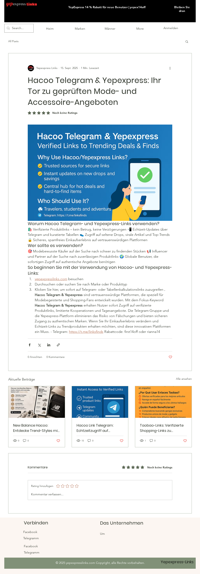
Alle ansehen (184, 379)
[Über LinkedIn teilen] (49, 345)
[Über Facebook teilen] (29, 345)
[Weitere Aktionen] (170, 68)
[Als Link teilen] (58, 345)
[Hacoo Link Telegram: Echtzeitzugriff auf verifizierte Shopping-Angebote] (100, 402)
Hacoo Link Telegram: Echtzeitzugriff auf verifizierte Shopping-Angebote (95, 428)
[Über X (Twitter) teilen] (39, 345)
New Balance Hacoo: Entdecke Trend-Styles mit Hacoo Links (36, 428)
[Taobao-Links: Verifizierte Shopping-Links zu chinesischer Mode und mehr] (163, 402)
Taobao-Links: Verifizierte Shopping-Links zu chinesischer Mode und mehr (162, 428)
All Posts (13, 41)
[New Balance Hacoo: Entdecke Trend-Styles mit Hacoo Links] (36, 402)
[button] (194, 2)
